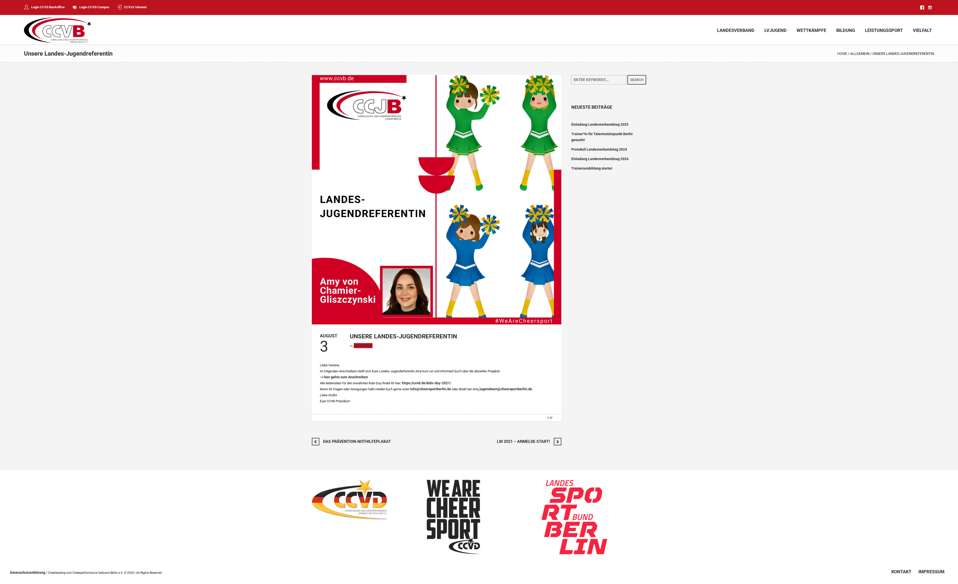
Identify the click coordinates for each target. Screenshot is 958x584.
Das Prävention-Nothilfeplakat (357, 441)
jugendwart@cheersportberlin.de (505, 389)
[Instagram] (930, 7)
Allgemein (859, 54)
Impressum (931, 572)
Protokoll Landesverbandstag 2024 (599, 149)
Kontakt (901, 572)
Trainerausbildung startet (591, 168)
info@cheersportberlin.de (430, 389)
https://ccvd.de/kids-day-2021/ (426, 383)
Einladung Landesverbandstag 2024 (599, 159)
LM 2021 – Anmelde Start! (523, 441)
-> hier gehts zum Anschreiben (344, 377)
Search (636, 80)
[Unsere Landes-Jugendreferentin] (436, 199)
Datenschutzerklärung (27, 573)
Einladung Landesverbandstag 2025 (599, 124)
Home (842, 54)
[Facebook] (922, 7)
